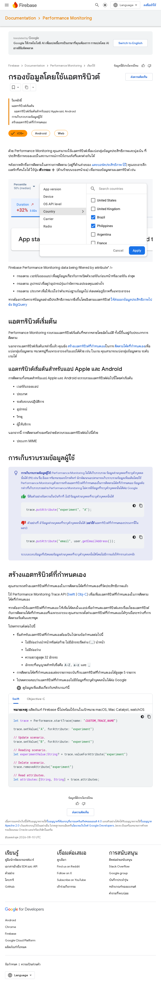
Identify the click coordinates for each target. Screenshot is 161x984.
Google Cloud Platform (20, 940)
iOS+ (20, 133)
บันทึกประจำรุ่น (118, 880)
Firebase (13, 65)
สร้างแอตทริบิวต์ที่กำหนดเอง (86, 346)
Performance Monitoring (67, 18)
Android (41, 133)
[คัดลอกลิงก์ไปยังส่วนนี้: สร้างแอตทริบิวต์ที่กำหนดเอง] (90, 575)
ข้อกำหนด (11, 964)
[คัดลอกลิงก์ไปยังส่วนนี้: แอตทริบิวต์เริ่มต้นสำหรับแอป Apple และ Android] (126, 369)
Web (61, 133)
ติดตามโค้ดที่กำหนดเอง (130, 346)
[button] (85, 687)
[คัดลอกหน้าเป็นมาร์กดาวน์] (26, 87)
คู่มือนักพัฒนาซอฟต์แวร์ (19, 860)
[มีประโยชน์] (143, 66)
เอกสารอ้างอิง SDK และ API (21, 866)
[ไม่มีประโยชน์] (149, 66)
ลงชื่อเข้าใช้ (150, 5)
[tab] (16, 699)
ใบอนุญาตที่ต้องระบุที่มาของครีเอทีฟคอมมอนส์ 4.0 (74, 821)
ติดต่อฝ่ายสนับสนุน (120, 860)
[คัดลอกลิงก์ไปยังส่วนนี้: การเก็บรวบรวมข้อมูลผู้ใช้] (79, 458)
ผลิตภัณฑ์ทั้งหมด (15, 947)
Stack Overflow (119, 866)
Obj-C (82, 594)
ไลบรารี (9, 880)
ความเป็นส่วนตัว (30, 964)
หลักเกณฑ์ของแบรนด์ (122, 886)
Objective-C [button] (36, 699)
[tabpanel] (80, 747)
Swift (71, 594)
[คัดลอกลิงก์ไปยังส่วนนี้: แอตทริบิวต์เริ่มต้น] (61, 321)
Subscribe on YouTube (71, 880)
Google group (118, 873)
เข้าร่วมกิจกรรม (66, 886)
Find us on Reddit (68, 866)
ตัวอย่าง (9, 873)
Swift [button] (15, 699)
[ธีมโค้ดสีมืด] (134, 505)
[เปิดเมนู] (7, 5)
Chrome (10, 927)
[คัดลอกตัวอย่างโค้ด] (141, 505)
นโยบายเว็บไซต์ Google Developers (92, 825)
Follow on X (64, 873)
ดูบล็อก (61, 860)
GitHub (9, 886)
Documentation (20, 18)
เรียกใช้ (91, 65)
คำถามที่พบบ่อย (119, 893)
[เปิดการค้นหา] (97, 5)
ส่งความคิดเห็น (139, 77)
